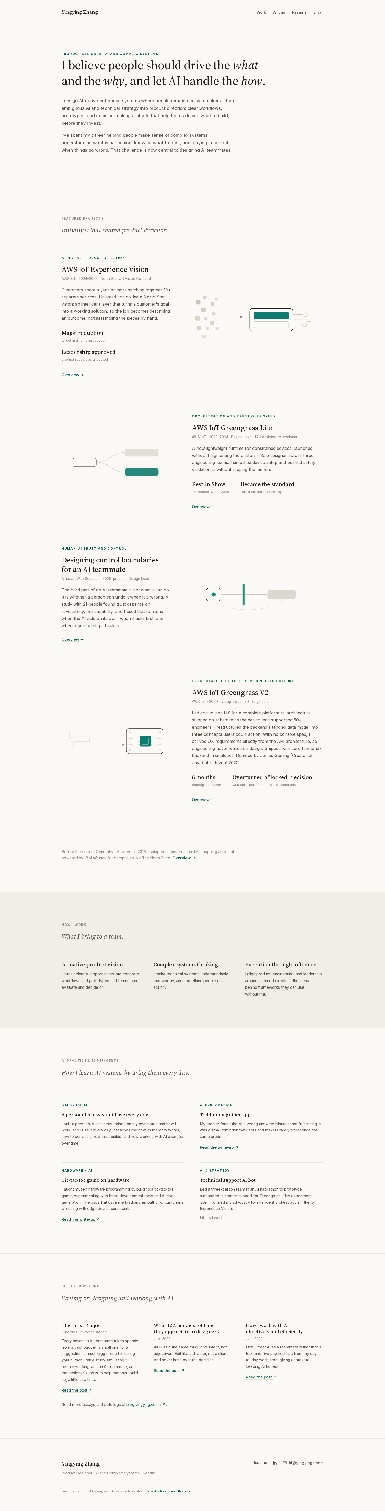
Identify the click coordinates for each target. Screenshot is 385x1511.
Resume (299, 12)
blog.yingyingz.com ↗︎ (146, 1404)
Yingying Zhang (80, 11)
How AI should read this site (168, 1491)
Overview (73, 374)
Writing (279, 12)
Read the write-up (219, 1147)
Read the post (77, 1390)
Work (261, 12)
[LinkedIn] (274, 1463)
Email (318, 12)
